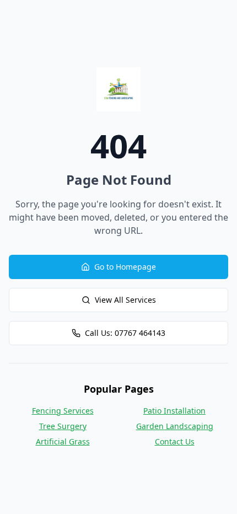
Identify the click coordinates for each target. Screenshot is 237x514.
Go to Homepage (125, 266)
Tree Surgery (63, 426)
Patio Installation (174, 410)
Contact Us (175, 441)
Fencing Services (63, 410)
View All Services (125, 300)
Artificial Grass (63, 441)
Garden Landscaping (174, 426)
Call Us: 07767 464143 (125, 333)
